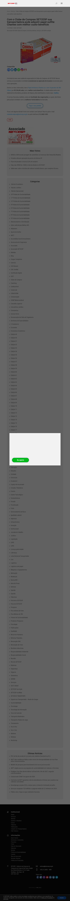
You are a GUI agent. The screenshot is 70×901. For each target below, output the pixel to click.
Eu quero (20, 460)
